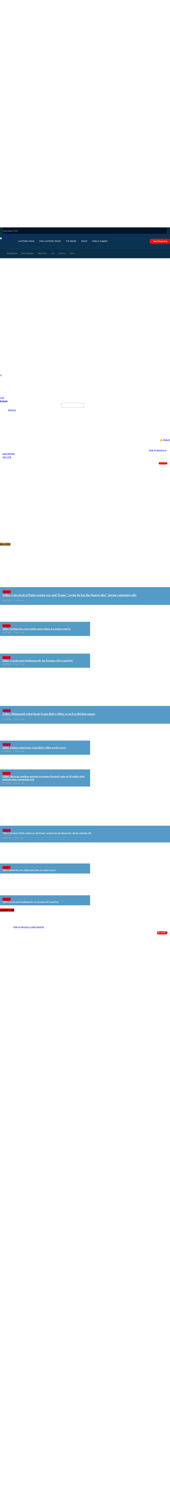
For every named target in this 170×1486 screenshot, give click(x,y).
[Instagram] (82, 230)
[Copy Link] (85, 428)
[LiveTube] (5, 241)
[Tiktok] (85, 230)
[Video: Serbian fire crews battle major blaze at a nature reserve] (42, 620)
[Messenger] (85, 424)
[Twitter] (92, 230)
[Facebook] (89, 230)
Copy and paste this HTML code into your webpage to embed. (30, 406)
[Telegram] (103, 230)
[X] (85, 416)
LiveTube (8, 272)
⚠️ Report (165, 439)
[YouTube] (96, 230)
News (6, 592)
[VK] (106, 230)
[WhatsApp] (85, 432)
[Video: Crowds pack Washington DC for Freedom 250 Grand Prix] (42, 652)
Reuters (12, 410)
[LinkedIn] (85, 420)
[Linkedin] (99, 230)
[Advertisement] (85, 502)
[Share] (85, 436)
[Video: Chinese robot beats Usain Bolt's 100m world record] (42, 739)
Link (2, 398)
